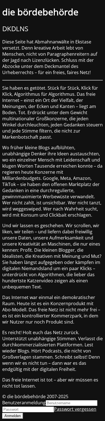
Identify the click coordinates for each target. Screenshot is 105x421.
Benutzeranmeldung (24, 403)
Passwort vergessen (75, 409)
